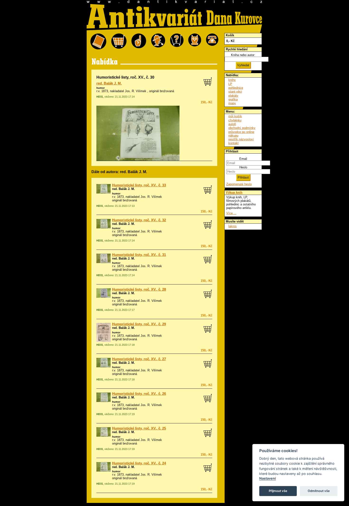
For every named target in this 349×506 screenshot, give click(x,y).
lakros (232, 226)
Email (243, 159)
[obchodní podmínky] (138, 41)
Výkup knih (234, 192)
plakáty (233, 95)
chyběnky (235, 120)
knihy (232, 80)
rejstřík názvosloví (241, 139)
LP (230, 84)
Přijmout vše (278, 491)
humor (100, 87)
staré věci (235, 91)
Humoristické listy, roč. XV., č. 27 (139, 359)
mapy (232, 103)
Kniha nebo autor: (243, 55)
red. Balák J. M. (109, 83)
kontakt (233, 143)
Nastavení (267, 478)
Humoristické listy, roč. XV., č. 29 (139, 324)
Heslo (243, 167)
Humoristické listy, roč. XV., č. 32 (139, 220)
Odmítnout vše (319, 491)
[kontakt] (212, 41)
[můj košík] (119, 41)
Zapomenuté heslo (239, 184)
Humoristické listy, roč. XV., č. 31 (139, 255)
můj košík (235, 116)
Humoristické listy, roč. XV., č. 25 (139, 428)
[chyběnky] (158, 41)
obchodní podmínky (241, 128)
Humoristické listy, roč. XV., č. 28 (139, 289)
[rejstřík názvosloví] (194, 41)
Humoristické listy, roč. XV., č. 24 (139, 463)
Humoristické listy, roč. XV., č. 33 (139, 185)
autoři (232, 124)
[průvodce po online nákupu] (177, 41)
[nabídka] (98, 41)
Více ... (231, 213)
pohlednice (235, 88)
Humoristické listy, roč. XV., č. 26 (139, 394)
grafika (233, 99)
